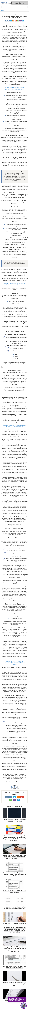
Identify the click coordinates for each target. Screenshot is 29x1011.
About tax (4, 2)
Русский (3, 10)
